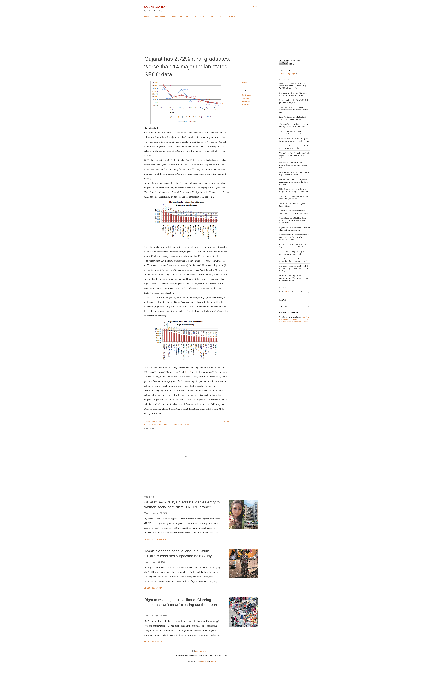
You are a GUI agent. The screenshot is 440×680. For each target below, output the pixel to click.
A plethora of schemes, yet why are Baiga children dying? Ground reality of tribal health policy (294, 268)
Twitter (198, 661)
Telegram (214, 661)
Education (245, 98)
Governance (246, 101)
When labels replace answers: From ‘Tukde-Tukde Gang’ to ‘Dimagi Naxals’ (294, 211)
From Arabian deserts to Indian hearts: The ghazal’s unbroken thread (293, 118)
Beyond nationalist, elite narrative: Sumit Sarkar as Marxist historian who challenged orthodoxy (293, 237)
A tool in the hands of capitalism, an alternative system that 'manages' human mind (293, 109)
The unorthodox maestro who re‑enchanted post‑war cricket (290, 132)
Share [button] (244, 82)
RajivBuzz (231, 16)
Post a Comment (159, 539)
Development (246, 95)
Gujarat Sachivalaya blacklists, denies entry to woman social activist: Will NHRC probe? (293, 220)
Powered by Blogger (203, 651)
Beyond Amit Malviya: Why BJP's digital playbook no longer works (294, 101)
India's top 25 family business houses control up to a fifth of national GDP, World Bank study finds (292, 85)
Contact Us (199, 16)
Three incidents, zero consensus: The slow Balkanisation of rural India (294, 146)
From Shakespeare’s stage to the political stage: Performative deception (294, 173)
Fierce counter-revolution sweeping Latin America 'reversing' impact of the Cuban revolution (294, 181)
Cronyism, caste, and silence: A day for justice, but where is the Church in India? (294, 139)
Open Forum (160, 16)
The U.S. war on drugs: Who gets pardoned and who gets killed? (291, 252)
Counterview (155, 6)
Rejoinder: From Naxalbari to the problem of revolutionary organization (294, 228)
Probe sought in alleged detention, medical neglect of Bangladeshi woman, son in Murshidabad (293, 278)
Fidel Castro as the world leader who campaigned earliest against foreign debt (293, 190)
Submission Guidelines (179, 16)
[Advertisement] (201, 36)
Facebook (204, 661)
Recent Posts (216, 16)
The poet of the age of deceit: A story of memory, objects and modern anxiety (293, 125)
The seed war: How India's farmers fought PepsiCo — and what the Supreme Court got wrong (294, 155)
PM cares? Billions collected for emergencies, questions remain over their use (293, 165)
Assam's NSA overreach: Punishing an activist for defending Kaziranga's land (293, 260)
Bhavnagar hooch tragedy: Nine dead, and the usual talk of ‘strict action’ (293, 94)
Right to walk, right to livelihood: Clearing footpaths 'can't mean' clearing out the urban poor (180, 605)
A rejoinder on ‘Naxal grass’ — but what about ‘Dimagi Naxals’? (294, 197)
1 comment (157, 588)
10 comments (158, 642)
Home (146, 16)
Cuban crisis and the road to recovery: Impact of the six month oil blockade (293, 245)
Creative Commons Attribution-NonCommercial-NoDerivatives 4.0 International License (294, 319)
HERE (188, 372)
